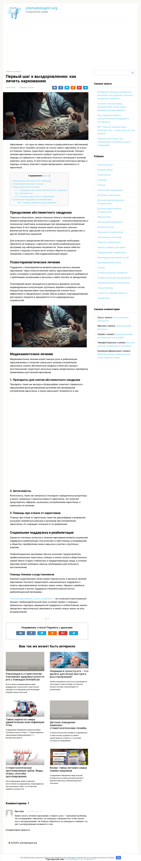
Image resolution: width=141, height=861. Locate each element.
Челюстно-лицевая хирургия (112, 293)
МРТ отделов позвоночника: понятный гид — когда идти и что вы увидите (116, 130)
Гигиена (101, 185)
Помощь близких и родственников (37, 202)
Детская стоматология (108, 195)
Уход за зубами (105, 288)
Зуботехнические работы (110, 222)
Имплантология (105, 227)
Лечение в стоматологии (110, 232)
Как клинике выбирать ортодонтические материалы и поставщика (113, 118)
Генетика (102, 180)
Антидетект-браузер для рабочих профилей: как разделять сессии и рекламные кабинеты (115, 95)
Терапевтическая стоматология (113, 283)
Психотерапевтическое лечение (27, 184)
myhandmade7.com (74, 859)
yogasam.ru (89, 859)
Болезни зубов (105, 170)
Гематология (103, 175)
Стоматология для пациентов (112, 272)
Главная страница (13, 71)
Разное (31, 87)
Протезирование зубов (109, 262)
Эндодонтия (103, 298)
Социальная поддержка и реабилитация (31, 199)
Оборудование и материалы (111, 252)
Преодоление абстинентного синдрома (31, 181)
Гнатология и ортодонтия (110, 190)
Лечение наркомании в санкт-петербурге (31, 598)
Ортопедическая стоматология (113, 257)
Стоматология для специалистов (114, 277)
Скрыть (46, 176)
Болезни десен (105, 164)
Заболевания (104, 217)
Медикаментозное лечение (25, 187)
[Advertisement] (70, 47)
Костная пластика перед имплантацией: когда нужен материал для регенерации (111, 107)
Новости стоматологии (109, 242)
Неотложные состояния (109, 237)
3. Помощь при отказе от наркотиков (34, 196)
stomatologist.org (41, 8)
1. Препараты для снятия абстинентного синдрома (41, 190)
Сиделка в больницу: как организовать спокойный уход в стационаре (114, 141)
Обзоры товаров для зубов (111, 247)
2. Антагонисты (24, 193)
